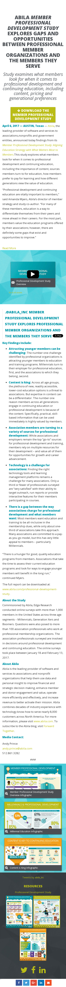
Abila (51, 126)
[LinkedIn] (41, 982)
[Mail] (48, 982)
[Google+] (33, 982)
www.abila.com (43, 721)
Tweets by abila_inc (33, 877)
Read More (9, 248)
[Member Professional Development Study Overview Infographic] (19, 911)
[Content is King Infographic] (33, 944)
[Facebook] (33, 970)
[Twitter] (24, 970)
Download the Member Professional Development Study (33, 114)
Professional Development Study (33, 892)
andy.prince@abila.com (17, 748)
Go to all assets (15, 292)
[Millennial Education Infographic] (46, 911)
